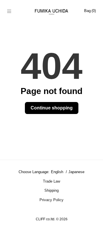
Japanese (76, 172)
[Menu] (12, 11)
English (57, 172)
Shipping (51, 190)
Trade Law (51, 181)
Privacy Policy (51, 200)
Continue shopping (52, 107)
